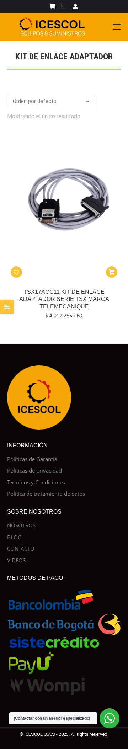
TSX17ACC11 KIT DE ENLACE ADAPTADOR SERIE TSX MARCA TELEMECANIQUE (64, 299)
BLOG (14, 537)
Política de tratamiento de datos (46, 493)
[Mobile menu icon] (116, 27)
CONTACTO (20, 548)
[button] (16, 272)
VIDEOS (16, 560)
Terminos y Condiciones (36, 482)
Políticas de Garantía (32, 459)
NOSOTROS (21, 525)
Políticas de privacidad (34, 470)
